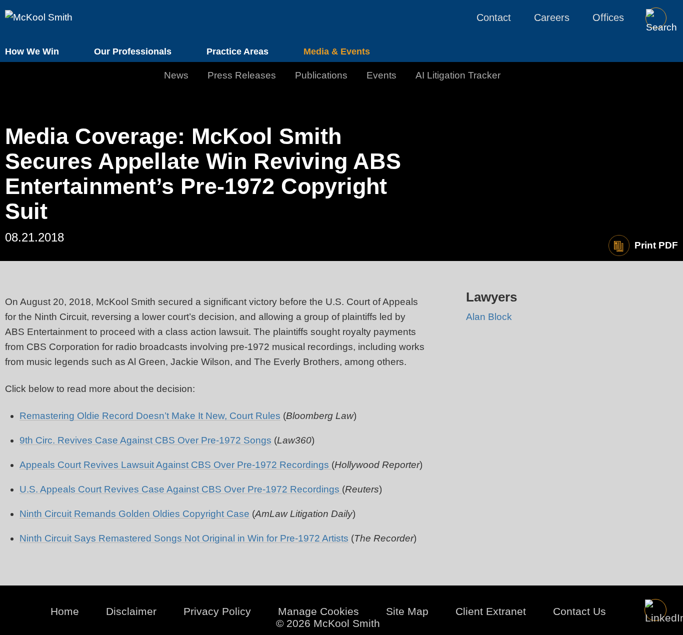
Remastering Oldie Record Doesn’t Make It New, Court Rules (150, 415)
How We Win (32, 51)
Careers (552, 17)
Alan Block (489, 317)
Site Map (407, 611)
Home (64, 611)
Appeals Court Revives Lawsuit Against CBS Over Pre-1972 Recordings (176, 465)
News (176, 75)
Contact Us (579, 611)
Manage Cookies (318, 611)
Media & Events (337, 51)
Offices (608, 17)
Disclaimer (131, 611)
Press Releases (242, 75)
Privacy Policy (217, 611)
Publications (321, 75)
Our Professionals (133, 51)
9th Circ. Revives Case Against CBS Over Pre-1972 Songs (146, 440)
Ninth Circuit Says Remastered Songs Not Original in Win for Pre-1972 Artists (184, 538)
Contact (493, 17)
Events (381, 75)
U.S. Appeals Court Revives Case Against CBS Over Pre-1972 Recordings (181, 489)
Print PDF (656, 245)
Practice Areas (237, 51)
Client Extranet (491, 611)
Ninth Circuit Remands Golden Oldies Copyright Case (135, 513)
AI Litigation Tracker (458, 75)
